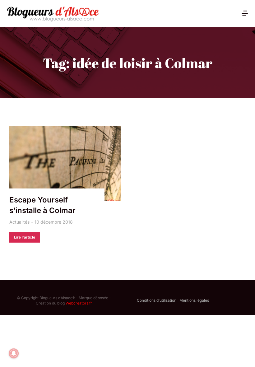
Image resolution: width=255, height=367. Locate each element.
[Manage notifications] (14, 353)
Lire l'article (24, 237)
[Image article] (65, 163)
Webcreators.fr (79, 303)
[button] (245, 13)
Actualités (19, 222)
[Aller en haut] (242, 354)
